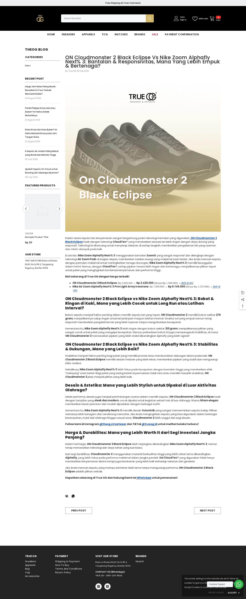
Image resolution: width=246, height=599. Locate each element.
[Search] (107, 18)
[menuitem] (42, 66)
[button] (26, 208)
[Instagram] (98, 586)
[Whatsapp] (73, 495)
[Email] (66, 495)
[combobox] (103, 18)
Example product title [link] (36, 237)
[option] (43, 220)
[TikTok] (107, 586)
